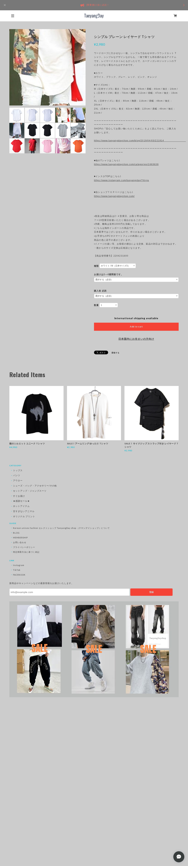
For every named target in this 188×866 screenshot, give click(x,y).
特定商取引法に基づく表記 (26, 552)
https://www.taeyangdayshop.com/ (114, 196)
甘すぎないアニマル (24, 511)
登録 (151, 592)
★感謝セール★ (21, 501)
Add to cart (136, 326)
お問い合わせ (19, 542)
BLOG (16, 533)
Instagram (18, 565)
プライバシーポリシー (24, 547)
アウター (18, 480)
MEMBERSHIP (20, 537)
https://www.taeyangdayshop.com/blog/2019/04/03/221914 (136, 140)
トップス (18, 470)
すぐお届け (19, 496)
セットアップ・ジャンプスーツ (29, 490)
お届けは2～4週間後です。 (108, 274)
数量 (96, 305)
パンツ (16, 475)
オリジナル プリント (24, 516)
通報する (115, 353)
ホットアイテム (21, 506)
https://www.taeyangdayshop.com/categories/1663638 (126, 164)
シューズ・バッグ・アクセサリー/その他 (35, 485)
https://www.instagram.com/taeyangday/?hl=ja (121, 180)
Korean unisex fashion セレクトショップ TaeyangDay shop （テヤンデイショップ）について (61, 528)
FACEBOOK (19, 575)
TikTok (16, 570)
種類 (96, 266)
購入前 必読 (100, 291)
